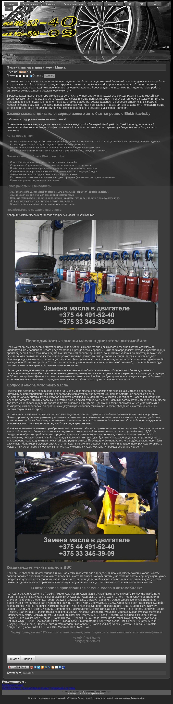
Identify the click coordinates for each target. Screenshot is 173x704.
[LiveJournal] (49, 667)
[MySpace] (63, 667)
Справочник (89, 691)
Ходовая (95, 4)
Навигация (105, 691)
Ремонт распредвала (121, 698)
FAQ (141, 4)
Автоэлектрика (30, 4)
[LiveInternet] (56, 667)
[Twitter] (39, 667)
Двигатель (50, 4)
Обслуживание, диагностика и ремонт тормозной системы (38, 688)
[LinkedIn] (60, 667)
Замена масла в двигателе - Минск (36, 67)
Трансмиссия (113, 4)
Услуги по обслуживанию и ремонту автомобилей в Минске (52, 698)
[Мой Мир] (46, 667)
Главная (11, 4)
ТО (129, 4)
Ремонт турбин (84, 698)
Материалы (78, 691)
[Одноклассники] (42, 667)
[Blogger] (53, 667)
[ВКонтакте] (35, 667)
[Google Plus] (31, 667)
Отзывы (154, 4)
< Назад (14, 659)
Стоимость (67, 691)
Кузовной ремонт (12, 685)
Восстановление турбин (101, 698)
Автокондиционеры (73, 4)
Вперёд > (28, 659)
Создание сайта (137, 698)
